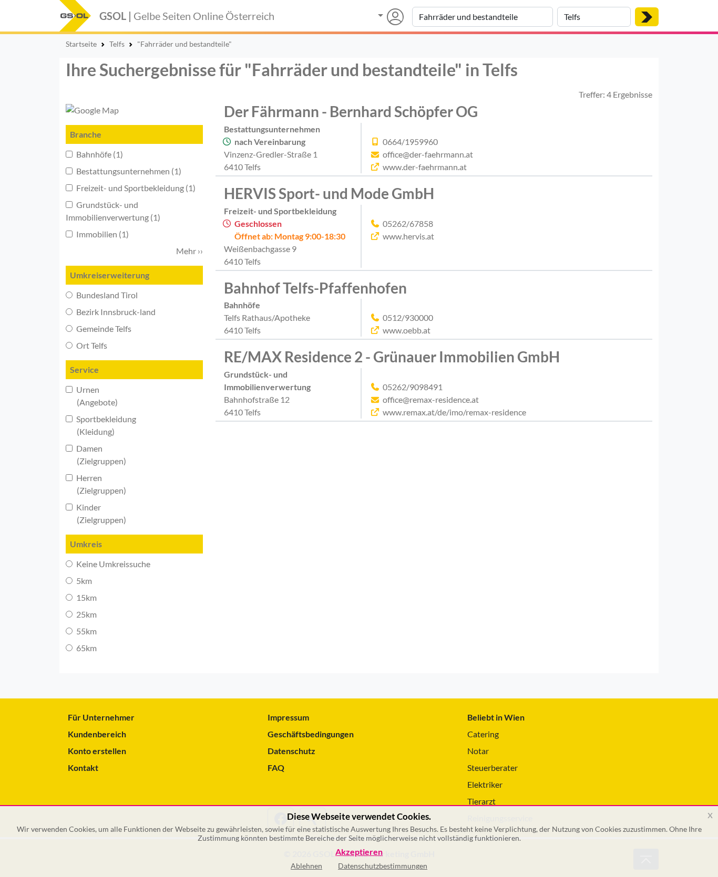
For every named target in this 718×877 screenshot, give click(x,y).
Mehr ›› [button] (189, 251)
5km (83, 581)
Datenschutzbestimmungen (382, 865)
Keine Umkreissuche (112, 564)
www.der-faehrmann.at (425, 167)
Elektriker (484, 784)
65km (86, 648)
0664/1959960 (410, 142)
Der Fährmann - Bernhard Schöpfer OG (351, 111)
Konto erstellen (97, 751)
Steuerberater (492, 767)
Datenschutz (291, 751)
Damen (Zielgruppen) (96, 454)
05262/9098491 (413, 387)
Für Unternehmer (101, 717)
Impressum (288, 717)
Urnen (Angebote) (92, 395)
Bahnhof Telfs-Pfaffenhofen (315, 288)
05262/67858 (408, 223)
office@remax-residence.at (431, 399)
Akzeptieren (359, 852)
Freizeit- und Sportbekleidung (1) (135, 188)
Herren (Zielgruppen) (96, 484)
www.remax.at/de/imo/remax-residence (454, 412)
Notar (478, 751)
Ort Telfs (91, 345)
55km (86, 631)
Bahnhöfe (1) (99, 154)
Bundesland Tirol (106, 295)
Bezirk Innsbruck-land (115, 312)
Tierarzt (481, 801)
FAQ (276, 767)
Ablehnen (306, 865)
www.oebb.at (406, 330)
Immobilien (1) (102, 234)
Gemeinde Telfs (103, 328)
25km (86, 614)
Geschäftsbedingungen (311, 734)
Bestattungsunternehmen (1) (128, 171)
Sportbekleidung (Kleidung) (101, 425)
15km (86, 597)
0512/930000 (408, 317)
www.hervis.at (408, 236)
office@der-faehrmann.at (428, 154)
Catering (483, 734)
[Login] (391, 16)
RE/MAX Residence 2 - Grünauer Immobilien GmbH (392, 357)
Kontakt (83, 767)
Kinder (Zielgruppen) (96, 513)
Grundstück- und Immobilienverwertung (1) (113, 211)
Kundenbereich (97, 734)
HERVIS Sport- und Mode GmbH (329, 193)
